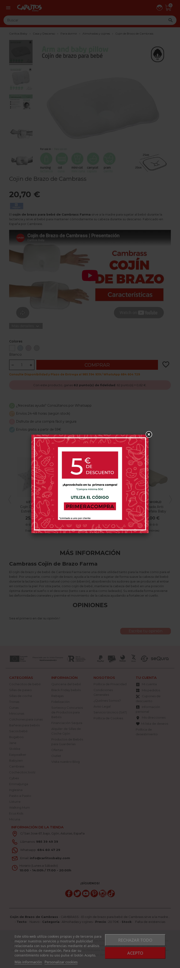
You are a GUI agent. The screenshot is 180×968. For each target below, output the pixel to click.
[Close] (148, 434)
